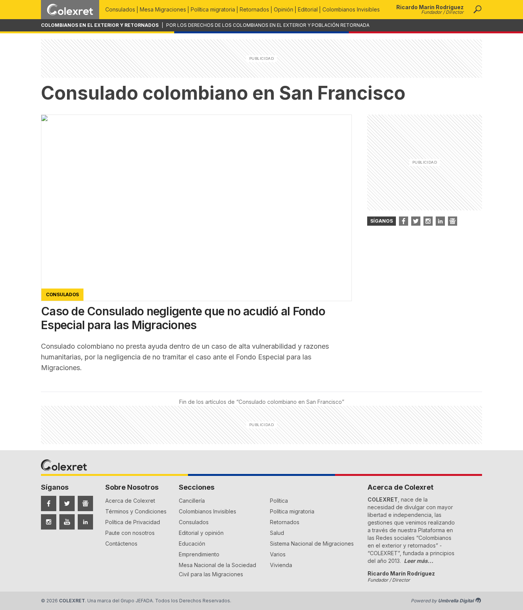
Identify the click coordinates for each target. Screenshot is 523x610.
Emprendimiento (199, 554)
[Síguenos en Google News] (85, 503)
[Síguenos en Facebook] (48, 503)
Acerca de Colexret (130, 500)
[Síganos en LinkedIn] (440, 221)
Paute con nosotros (130, 533)
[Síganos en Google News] (452, 221)
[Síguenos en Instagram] (48, 522)
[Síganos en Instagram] (428, 221)
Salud (277, 533)
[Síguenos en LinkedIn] (85, 522)
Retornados (254, 9)
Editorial (308, 9)
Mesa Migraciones (163, 9)
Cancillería (192, 500)
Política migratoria (213, 9)
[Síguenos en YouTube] (67, 522)
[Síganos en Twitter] (415, 221)
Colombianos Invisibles (351, 9)
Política (279, 500)
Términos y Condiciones (136, 511)
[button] (477, 9)
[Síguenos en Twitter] (67, 503)
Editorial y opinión (201, 533)
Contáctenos (121, 543)
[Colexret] (70, 9)
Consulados (120, 9)
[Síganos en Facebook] (403, 221)
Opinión (283, 9)
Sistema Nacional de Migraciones (312, 543)
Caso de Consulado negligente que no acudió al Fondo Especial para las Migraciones (183, 318)
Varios (278, 554)
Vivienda (281, 565)
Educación (192, 543)
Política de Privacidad (132, 522)
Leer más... (418, 561)
